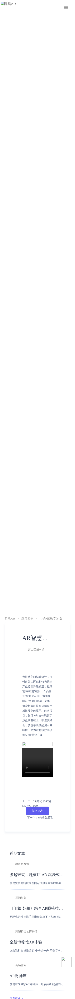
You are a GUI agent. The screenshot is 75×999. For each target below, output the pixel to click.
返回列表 (37, 810)
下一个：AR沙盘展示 (40, 817)
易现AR (10, 618)
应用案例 (27, 618)
